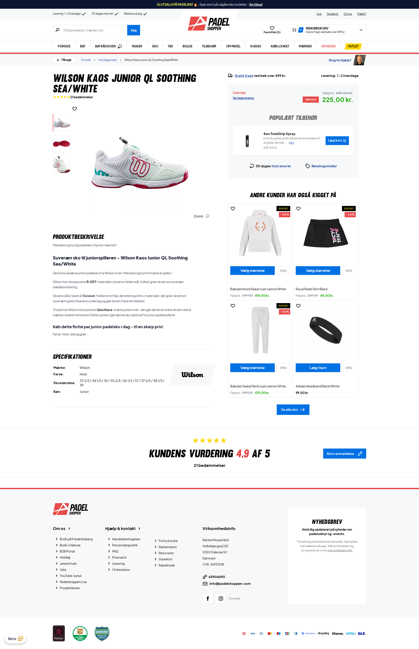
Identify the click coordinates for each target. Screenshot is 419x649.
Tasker (137, 46)
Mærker (305, 46)
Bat (82, 46)
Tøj (170, 46)
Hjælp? (361, 14)
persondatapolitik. (340, 550)
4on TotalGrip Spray (279, 133)
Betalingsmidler (324, 166)
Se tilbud (255, 4)
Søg (134, 30)
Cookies (234, 598)
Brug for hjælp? (340, 60)
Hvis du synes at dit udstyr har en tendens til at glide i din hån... (291, 140)
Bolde (187, 46)
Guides (255, 46)
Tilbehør (209, 46)
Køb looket (280, 46)
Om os (348, 14)
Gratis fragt (244, 75)
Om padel (233, 46)
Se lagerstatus (243, 98)
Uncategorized (107, 60)
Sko (155, 46)
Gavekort (332, 14)
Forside (64, 46)
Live (319, 14)
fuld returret (281, 166)
